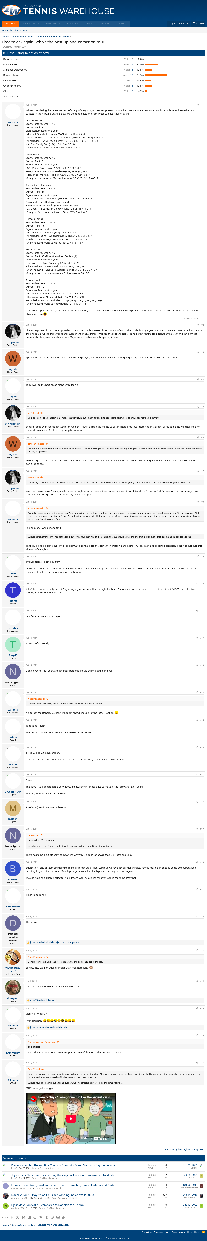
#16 (202, 747)
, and (49, 1027)
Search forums (21, 30)
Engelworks (16, 1188)
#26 (202, 1035)
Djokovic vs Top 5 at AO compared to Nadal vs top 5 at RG (47, 1205)
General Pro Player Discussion (45, 1168)
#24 (202, 981)
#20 (202, 862)
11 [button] (128, 64)
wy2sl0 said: (33, 412)
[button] (39, 24)
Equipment (73, 23)
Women (104, 23)
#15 (202, 720)
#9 (202, 556)
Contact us (147, 1232)
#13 (202, 665)
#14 (202, 692)
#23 (202, 950)
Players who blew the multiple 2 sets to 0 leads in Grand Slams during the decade (63, 1165)
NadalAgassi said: (36, 698)
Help (189, 1232)
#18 (202, 801)
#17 (202, 774)
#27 (202, 1062)
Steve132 (193, 1177)
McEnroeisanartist (189, 1187)
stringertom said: (36, 443)
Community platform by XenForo (103, 1238)
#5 (202, 406)
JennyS (14, 1168)
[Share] (198, 105)
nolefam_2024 (17, 1208)
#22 (202, 916)
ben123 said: (34, 835)
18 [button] (128, 75)
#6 (202, 437)
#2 (202, 325)
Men (89, 23)
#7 (202, 471)
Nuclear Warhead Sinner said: (42, 1041)
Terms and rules (161, 1232)
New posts (7, 30)
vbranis (194, 1168)
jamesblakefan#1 (19, 1198)
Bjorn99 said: (34, 1069)
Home (197, 1232)
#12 (202, 638)
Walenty (8, 46)
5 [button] (128, 80)
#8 (202, 501)
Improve (121, 23)
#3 (202, 352)
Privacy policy (178, 1232)
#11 (202, 610)
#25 (202, 1008)
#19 (202, 828)
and (43, 1000)
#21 (202, 889)
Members (51, 23)
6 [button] (128, 69)
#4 (202, 379)
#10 (202, 583)
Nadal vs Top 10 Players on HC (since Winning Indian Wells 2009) (52, 1195)
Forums (10, 23)
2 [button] (128, 91)
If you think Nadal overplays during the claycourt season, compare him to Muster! (63, 1175)
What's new (29, 23)
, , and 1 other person (54, 942)
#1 (202, 105)
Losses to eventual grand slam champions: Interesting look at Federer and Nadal (63, 1185)
